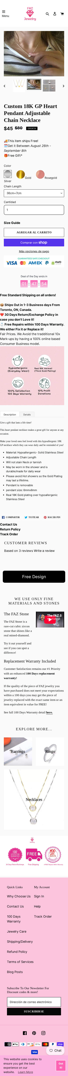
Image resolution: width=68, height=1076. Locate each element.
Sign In (39, 896)
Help (37, 906)
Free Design (34, 576)
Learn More (25, 1072)
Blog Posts (15, 972)
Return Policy (10, 529)
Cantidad (10, 202)
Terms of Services (20, 962)
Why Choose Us (19, 896)
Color (7, 165)
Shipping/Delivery (20, 941)
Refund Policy (17, 952)
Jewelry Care (16, 931)
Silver (8, 174)
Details (27, 414)
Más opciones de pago (34, 251)
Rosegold (51, 177)
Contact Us (8, 524)
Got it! (61, 1065)
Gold (28, 177)
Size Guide (12, 223)
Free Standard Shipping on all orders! (28, 295)
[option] (19, 86)
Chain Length (12, 186)
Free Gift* (15, 155)
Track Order (9, 534)
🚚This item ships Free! (21, 141)
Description (10, 414)
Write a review (44, 551)
